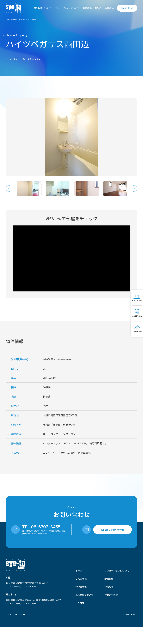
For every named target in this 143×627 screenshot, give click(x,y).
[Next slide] (134, 188)
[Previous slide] (9, 188)
